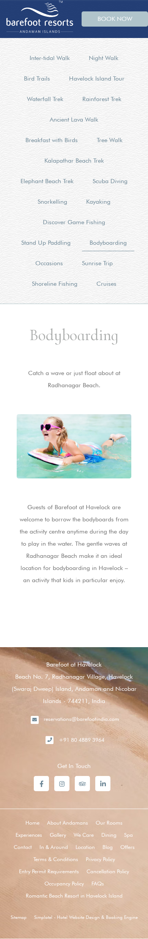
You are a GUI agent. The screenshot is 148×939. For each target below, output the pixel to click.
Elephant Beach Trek (47, 181)
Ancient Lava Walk (74, 119)
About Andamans (67, 823)
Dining (109, 835)
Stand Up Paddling (46, 242)
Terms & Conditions (55, 859)
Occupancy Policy (64, 883)
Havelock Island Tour (96, 78)
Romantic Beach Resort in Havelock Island (74, 896)
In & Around (53, 847)
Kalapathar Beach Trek (74, 160)
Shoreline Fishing (54, 283)
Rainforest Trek (101, 99)
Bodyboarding (108, 242)
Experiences (29, 835)
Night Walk (103, 58)
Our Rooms (109, 823)
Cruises (106, 283)
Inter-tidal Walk (50, 58)
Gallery (58, 835)
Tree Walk (110, 140)
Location (85, 847)
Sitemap (19, 917)
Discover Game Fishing (74, 222)
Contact (23, 847)
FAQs (97, 883)
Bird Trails (37, 78)
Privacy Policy (100, 859)
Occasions (49, 263)
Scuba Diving (110, 181)
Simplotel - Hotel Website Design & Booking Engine (86, 917)
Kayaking (98, 201)
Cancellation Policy (108, 871)
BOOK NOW (115, 18)
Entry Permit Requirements (49, 871)
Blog (107, 847)
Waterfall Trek (45, 99)
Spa (128, 835)
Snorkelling (52, 201)
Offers (127, 847)
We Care (84, 835)
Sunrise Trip (97, 263)
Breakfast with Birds (51, 140)
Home (32, 823)
